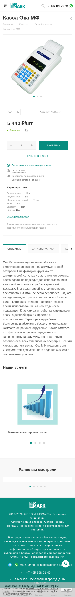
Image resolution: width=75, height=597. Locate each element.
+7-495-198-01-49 (57, 5)
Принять (67, 589)
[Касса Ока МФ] (37, 66)
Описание (14, 249)
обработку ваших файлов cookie (30, 590)
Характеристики (43, 249)
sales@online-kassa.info (56, 564)
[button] (34, 96)
